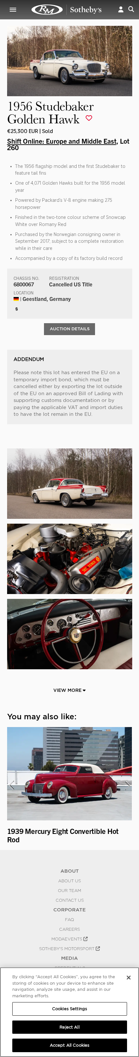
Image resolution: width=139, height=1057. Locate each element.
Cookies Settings (69, 1008)
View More (68, 690)
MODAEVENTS (67, 938)
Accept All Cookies (69, 1045)
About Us (69, 880)
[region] (69, 1012)
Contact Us (70, 900)
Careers (69, 929)
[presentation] (11, 785)
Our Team (69, 890)
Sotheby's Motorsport (67, 948)
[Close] (129, 977)
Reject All (69, 1027)
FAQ (69, 919)
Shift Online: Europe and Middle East (61, 141)
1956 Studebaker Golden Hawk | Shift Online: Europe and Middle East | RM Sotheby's (66, 9)
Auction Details (70, 328)
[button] (120, 9)
